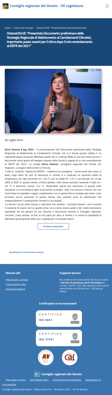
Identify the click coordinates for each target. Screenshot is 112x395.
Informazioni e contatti (17, 279)
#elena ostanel (37, 252)
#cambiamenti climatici (19, 252)
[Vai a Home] (5, 6)
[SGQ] (58, 318)
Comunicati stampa (23, 27)
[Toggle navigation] (107, 6)
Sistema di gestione (15, 289)
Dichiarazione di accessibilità (67, 380)
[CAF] (70, 357)
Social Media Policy (39, 380)
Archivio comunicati (53, 226)
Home (7, 27)
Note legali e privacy (16, 380)
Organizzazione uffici (16, 284)
